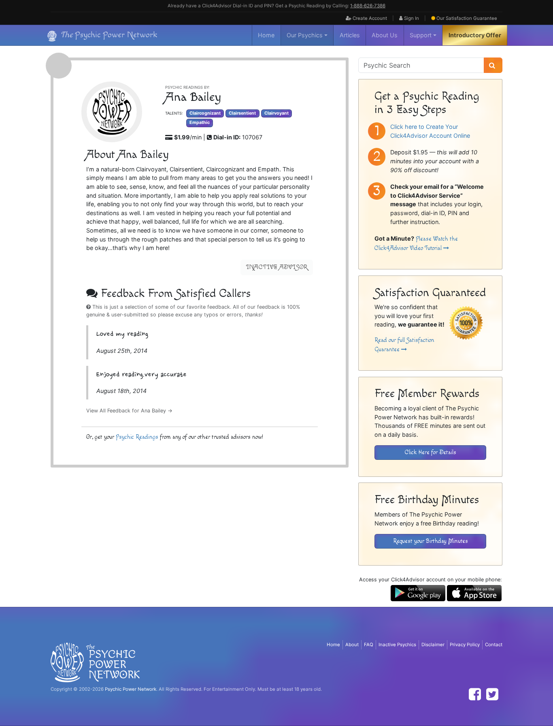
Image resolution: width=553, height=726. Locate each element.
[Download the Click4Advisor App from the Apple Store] (474, 592)
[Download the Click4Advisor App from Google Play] (418, 592)
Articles (350, 35)
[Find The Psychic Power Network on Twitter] (492, 694)
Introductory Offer (475, 35)
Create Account (369, 18)
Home (266, 35)
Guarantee (466, 18)
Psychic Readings (137, 436)
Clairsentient (242, 113)
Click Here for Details (430, 452)
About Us (385, 35)
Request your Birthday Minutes (430, 541)
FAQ (368, 644)
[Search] (493, 65)
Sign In (411, 18)
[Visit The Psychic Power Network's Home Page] (95, 662)
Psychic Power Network (130, 689)
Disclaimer (433, 644)
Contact (493, 644)
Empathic (199, 122)
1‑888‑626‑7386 (367, 6)
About (352, 644)
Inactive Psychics (397, 644)
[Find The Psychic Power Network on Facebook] (475, 694)
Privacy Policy (465, 644)
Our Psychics (305, 35)
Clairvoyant (276, 113)
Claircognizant (205, 113)
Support (421, 35)
